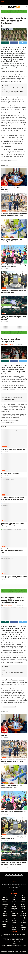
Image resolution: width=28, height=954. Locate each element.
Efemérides (14, 903)
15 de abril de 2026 (4, 554)
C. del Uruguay (5, 903)
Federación (14, 917)
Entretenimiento (14, 908)
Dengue (5, 928)
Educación (14, 901)
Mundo (23, 897)
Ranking (23, 917)
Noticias (23, 904)
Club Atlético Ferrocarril (14, 420)
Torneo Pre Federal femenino (8, 422)
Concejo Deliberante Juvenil (10, 706)
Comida (5, 915)
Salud (23, 920)
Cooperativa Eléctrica (5, 922)
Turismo (23, 929)
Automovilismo (5, 899)
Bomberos (5, 901)
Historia (14, 925)
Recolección (23, 918)
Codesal (5, 910)
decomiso (10, 160)
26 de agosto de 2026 (5, 191)
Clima (5, 908)
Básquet (5, 420)
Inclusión (14, 929)
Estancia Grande (14, 913)
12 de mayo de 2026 (5, 526)
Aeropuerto (4, 895)
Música (23, 899)
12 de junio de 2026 (5, 475)
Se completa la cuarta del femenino (9, 399)
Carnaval (5, 906)
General (5, 336)
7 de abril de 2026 (4, 579)
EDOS (14, 899)
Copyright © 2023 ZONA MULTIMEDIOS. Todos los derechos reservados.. (14, 951)
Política (23, 910)
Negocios (23, 903)
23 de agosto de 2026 (5, 268)
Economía (14, 895)
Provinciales (23, 915)
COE (5, 911)
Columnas (5, 913)
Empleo (14, 906)
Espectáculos (14, 911)
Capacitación (5, 904)
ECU (14, 897)
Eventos (14, 915)
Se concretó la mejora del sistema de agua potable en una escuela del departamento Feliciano (12, 550)
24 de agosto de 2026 (5, 242)
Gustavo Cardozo (9, 344)
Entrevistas (14, 910)
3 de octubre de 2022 (19, 344)
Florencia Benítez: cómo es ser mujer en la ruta (12, 397)
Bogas (5, 160)
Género (14, 922)
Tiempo (23, 924)
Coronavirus (5, 924)
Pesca (15, 160)
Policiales (23, 908)
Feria (14, 918)
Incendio (14, 927)
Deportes (5, 929)
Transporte (23, 927)
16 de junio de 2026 (5, 451)
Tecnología (23, 922)
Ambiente (5, 897)
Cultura (4, 926)
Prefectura (23, 911)
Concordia (4, 185)
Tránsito (23, 925)
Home (2, 336)
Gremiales (14, 924)
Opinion (23, 906)
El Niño (14, 904)
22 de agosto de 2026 (5, 294)
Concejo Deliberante (4, 917)
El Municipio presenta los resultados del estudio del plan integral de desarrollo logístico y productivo (13, 318)
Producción (23, 913)
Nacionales (23, 901)
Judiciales (23, 895)
